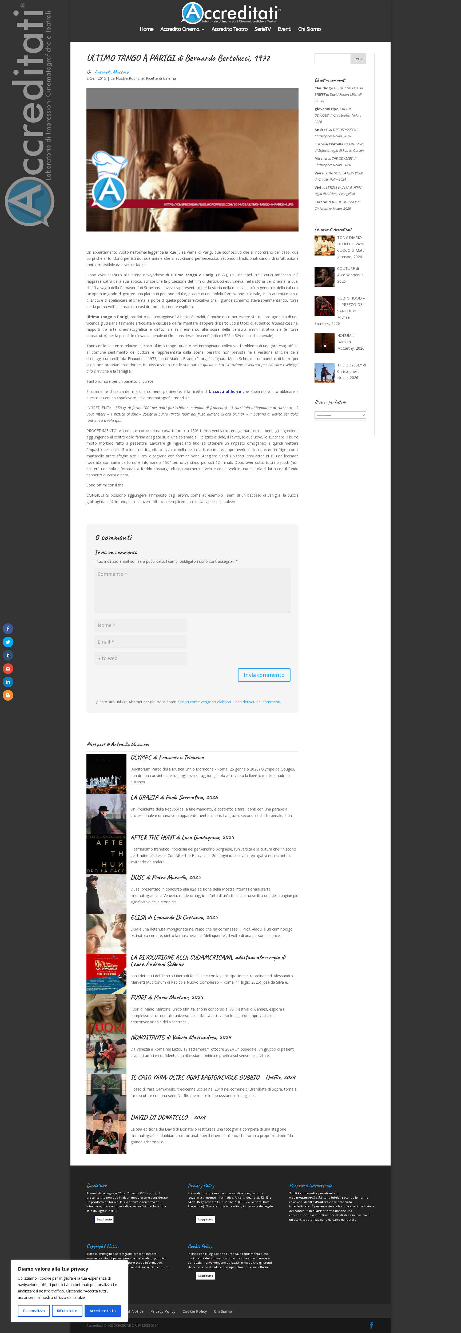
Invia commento (264, 675)
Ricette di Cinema (161, 78)
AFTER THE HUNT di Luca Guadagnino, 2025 (182, 837)
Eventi (284, 29)
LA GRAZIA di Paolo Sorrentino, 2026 (174, 797)
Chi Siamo (309, 29)
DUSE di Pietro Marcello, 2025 (165, 877)
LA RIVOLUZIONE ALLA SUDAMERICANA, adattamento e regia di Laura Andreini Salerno (207, 960)
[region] (69, 1291)
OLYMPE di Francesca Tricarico (167, 757)
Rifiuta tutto (67, 1310)
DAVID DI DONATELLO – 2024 (167, 1117)
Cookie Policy (194, 1311)
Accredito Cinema (179, 29)
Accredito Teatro (230, 29)
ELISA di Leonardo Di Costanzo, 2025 (173, 917)
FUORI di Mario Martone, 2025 (166, 997)
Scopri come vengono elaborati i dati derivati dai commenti (229, 701)
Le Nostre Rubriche (127, 78)
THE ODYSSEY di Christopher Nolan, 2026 (338, 115)
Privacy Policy (163, 1311)
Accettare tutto (103, 1310)
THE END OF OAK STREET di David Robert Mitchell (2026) (339, 94)
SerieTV (263, 29)
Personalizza (34, 1310)
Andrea (321, 129)
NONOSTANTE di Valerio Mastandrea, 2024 (180, 1037)
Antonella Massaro (111, 72)
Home (146, 29)
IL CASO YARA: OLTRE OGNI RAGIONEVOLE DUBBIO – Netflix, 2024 (212, 1077)
